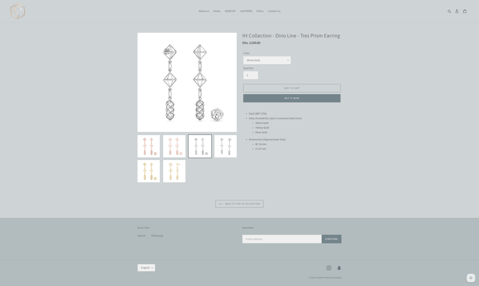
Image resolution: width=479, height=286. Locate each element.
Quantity (248, 68)
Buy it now (292, 98)
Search (142, 235)
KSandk (319, 277)
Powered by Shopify (332, 277)
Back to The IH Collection (242, 204)
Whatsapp (157, 235)
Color (246, 53)
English (145, 267)
